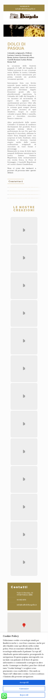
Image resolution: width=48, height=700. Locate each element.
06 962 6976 (21, 600)
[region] (24, 666)
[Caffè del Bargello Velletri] (24, 15)
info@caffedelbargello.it (25, 9)
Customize (24, 689)
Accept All (24, 682)
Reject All (24, 695)
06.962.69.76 (24, 6)
